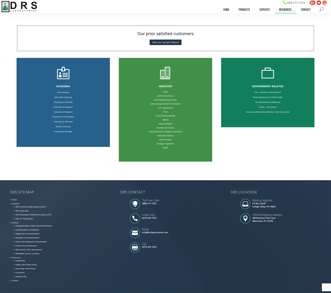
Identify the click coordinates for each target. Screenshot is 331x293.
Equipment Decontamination (28, 233)
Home (226, 9)
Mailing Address (262, 200)
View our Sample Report (165, 42)
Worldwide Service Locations (28, 253)
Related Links (21, 276)
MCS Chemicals (22, 211)
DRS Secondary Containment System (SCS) (33, 214)
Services (264, 9)
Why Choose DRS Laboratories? (29, 249)
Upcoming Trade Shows (26, 268)
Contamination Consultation (27, 230)
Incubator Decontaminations (28, 237)
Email (145, 229)
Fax (144, 244)
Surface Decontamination (26, 245)
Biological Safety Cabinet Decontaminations (34, 226)
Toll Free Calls (150, 200)
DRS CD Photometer (24, 218)
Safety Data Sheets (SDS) (26, 264)
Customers (20, 272)
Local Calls (148, 215)
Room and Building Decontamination (31, 241)
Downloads (20, 260)
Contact (306, 9)
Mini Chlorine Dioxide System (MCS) (31, 207)
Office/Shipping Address (267, 215)
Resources (285, 9)
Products (244, 9)
